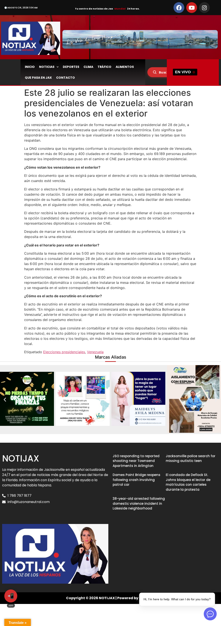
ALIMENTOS (125, 67)
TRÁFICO (104, 67)
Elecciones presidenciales (64, 352)
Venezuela (95, 352)
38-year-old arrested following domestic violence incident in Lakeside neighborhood (139, 503)
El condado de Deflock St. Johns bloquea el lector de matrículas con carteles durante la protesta (188, 482)
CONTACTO (65, 77)
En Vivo (183, 72)
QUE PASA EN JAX (38, 77)
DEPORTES (71, 67)
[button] (5, 399)
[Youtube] (191, 7)
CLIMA (88, 67)
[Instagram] (204, 7)
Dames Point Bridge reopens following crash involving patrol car (136, 480)
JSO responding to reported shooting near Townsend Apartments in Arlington (136, 461)
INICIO (30, 67)
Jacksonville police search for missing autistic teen (190, 458)
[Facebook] (179, 7)
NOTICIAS (46, 67)
